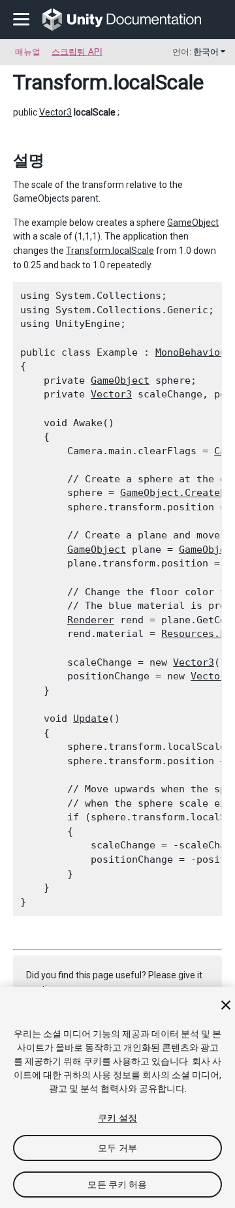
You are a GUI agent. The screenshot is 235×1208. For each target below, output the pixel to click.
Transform (60, 82)
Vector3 (55, 112)
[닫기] (226, 1005)
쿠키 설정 (117, 1118)
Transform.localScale (110, 250)
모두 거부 (117, 1148)
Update (90, 718)
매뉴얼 (27, 52)
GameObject (193, 222)
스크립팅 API (77, 52)
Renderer (90, 620)
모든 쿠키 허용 (117, 1184)
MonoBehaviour (193, 352)
